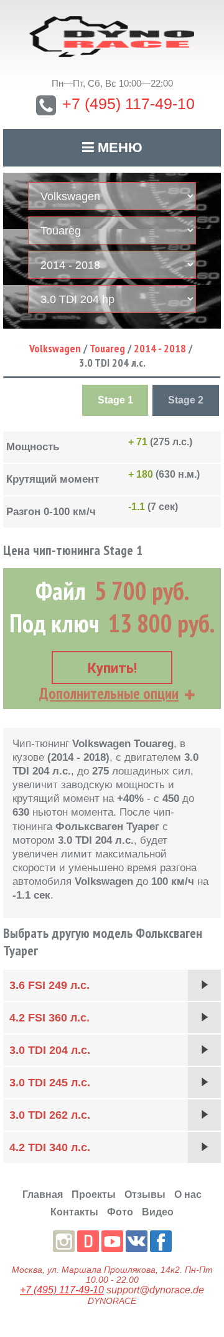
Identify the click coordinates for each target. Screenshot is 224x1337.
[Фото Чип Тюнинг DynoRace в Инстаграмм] (64, 1241)
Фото (120, 1212)
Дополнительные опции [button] (109, 693)
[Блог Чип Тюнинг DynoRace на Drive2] (88, 1241)
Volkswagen (55, 348)
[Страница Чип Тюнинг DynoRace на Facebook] (161, 1241)
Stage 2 (185, 400)
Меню (118, 147)
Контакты (74, 1212)
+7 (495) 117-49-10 (128, 103)
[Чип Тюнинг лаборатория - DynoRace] (112, 36)
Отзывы (145, 1194)
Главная (42, 1194)
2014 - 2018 (160, 348)
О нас (188, 1194)
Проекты (94, 1194)
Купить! (112, 668)
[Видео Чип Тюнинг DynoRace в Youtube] (112, 1241)
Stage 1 (115, 400)
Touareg (107, 348)
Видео (158, 1212)
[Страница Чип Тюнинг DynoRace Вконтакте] (136, 1241)
